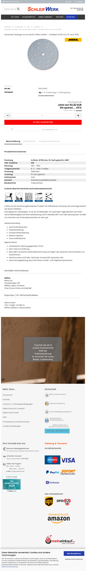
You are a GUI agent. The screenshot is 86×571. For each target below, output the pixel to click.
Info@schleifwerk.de (17, 471)
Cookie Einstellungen (12, 426)
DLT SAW (15, 17)
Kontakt (71, 17)
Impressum (8, 395)
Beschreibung (13, 141)
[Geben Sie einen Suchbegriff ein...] (18, 9)
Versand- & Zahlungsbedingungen (18, 404)
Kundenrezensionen (49, 141)
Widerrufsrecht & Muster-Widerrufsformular (14, 410)
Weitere (59, 17)
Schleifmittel (28, 17)
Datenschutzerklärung (10, 567)
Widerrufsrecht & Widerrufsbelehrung (56, 419)
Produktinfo (30, 141)
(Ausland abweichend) (46, 96)
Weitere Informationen (74, 559)
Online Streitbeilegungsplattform (61, 412)
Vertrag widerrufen (57, 431)
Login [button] (69, 2)
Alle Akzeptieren (74, 553)
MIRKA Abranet (46, 17)
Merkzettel (79, 2)
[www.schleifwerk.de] (43, 9)
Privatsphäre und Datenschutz (16, 421)
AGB (4, 417)
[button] (7, 115)
